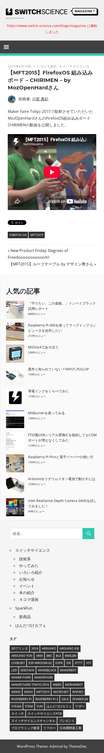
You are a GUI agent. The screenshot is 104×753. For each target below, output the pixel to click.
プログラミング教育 (25, 728)
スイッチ (17, 713)
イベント (27, 586)
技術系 (25, 559)
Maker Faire (21, 677)
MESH (28, 692)
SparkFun (23, 608)
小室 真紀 (40, 99)
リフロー (49, 728)
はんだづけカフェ (30, 625)
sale (65, 699)
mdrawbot (74, 684)
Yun (40, 706)
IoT (88, 663)
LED (14, 670)
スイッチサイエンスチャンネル (33, 721)
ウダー (80, 706)
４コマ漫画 (28, 599)
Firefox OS (18, 235)
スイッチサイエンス (74, 66)
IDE (68, 663)
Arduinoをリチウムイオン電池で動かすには (61, 478)
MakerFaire (43, 677)
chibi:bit (18, 663)
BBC (49, 655)
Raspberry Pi (21, 699)
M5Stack (27, 670)
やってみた (28, 565)
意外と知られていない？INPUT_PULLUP (58, 369)
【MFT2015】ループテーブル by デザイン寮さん (51, 264)
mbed (57, 684)
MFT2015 (36, 235)
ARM (39, 655)
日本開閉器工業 (70, 728)
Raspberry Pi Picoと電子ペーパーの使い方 (60, 457)
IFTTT (78, 663)
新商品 (25, 616)
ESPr (59, 663)
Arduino (49, 648)
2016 (34, 648)
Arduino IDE (69, 648)
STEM (29, 706)
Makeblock (47, 670)
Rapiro (77, 692)
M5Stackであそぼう (43, 347)
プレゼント (67, 721)
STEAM (16, 706)
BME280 (70, 655)
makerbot (68, 670)
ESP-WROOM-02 (40, 663)
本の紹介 (27, 592)
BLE (58, 655)
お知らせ (27, 579)
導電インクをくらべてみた (48, 391)
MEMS (16, 692)
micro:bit (61, 692)
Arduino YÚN (21, 655)
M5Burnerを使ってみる (46, 413)
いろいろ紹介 (47, 66)
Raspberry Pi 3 (46, 699)
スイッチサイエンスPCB (45, 713)
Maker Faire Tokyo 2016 (30, 684)
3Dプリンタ (19, 648)
